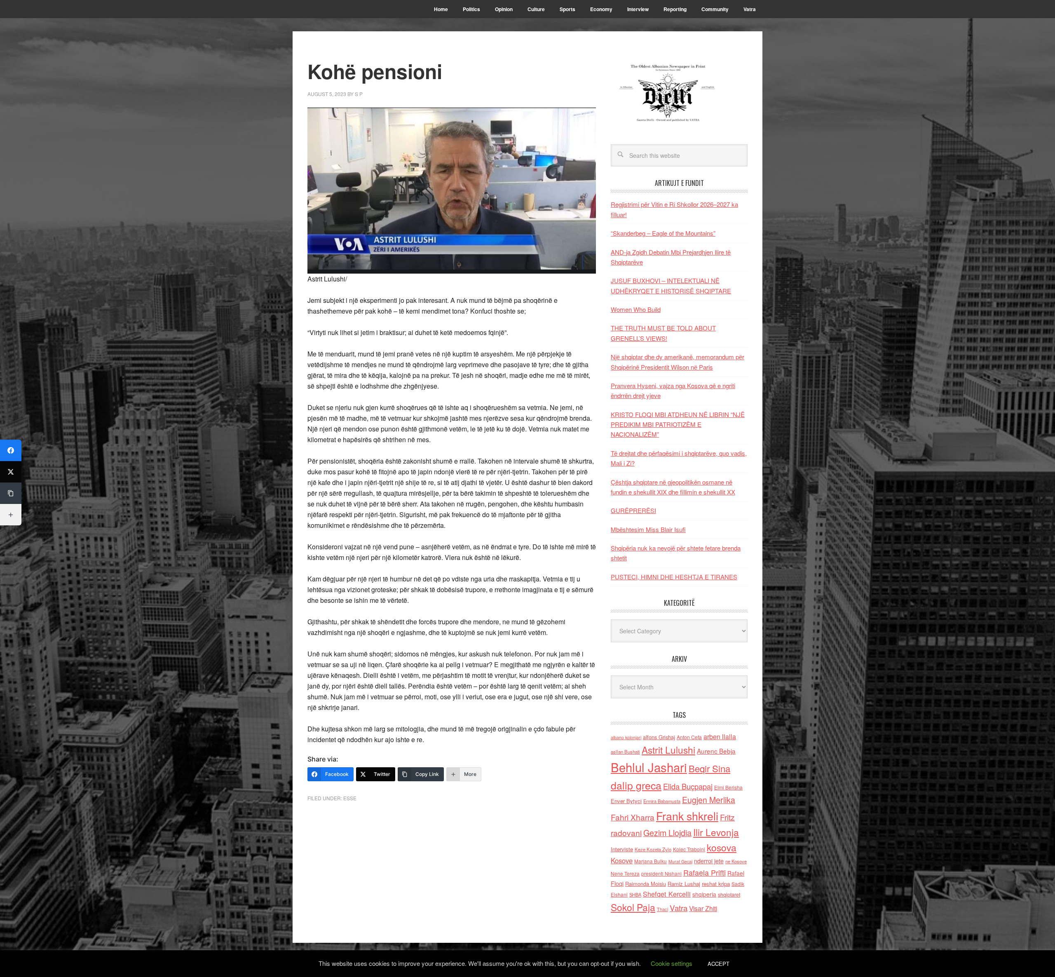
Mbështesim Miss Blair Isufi (648, 529)
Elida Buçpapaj (688, 786)
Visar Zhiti (703, 908)
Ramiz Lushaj (684, 884)
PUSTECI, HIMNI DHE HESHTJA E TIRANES (674, 576)
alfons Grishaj (659, 737)
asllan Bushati (625, 751)
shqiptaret (729, 894)
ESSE (349, 797)
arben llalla (719, 736)
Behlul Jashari (649, 767)
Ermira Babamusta (661, 801)
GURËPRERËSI (633, 510)
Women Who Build (636, 309)
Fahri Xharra (632, 816)
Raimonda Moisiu (645, 884)
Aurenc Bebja (716, 750)
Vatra (678, 907)
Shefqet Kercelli (667, 894)
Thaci (662, 909)
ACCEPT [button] (718, 964)
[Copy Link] (10, 493)
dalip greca (636, 785)
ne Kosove (736, 861)
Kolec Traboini (689, 849)
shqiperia (704, 894)
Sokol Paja (633, 907)
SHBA (635, 894)
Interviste (622, 849)
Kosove (622, 860)
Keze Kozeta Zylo (653, 849)
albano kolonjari (626, 737)
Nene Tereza (625, 873)
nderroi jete (709, 861)
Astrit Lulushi (668, 749)
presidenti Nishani (661, 873)
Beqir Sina (709, 768)
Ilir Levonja (716, 832)
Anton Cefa (689, 736)
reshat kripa (716, 884)
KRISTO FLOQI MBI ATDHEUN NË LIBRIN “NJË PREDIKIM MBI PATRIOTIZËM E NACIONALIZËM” (678, 424)
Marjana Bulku (650, 861)
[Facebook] (10, 450)
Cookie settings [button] (671, 963)
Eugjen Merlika (708, 800)
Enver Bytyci (626, 801)
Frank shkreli (687, 816)
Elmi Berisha (728, 787)
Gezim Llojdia (667, 833)
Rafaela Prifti (704, 872)
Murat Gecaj (680, 861)
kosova (721, 847)
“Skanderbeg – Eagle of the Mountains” (663, 233)
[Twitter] (10, 472)
